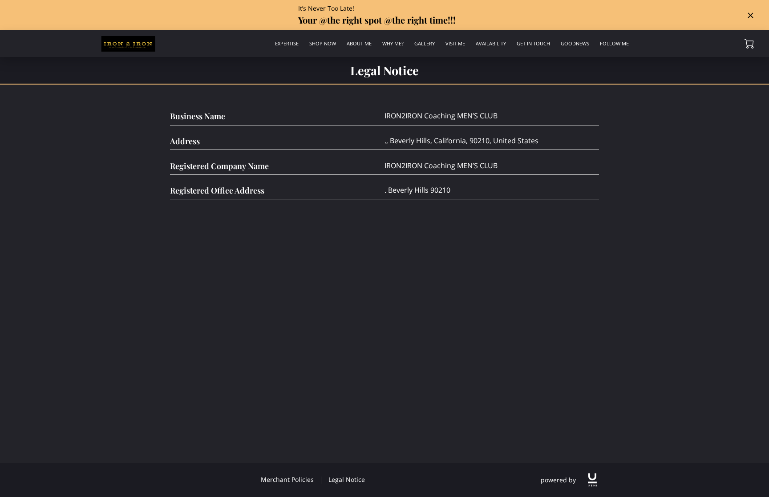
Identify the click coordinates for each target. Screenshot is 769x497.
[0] (749, 43)
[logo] (592, 480)
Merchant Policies (287, 479)
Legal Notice (346, 479)
